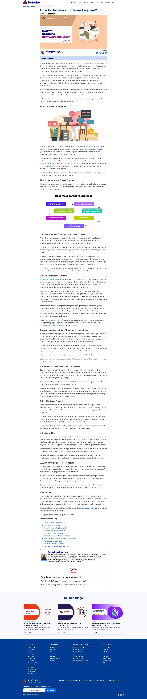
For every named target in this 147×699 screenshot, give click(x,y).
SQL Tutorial (31, 651)
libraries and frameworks (82, 419)
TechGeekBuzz (34, 680)
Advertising (68, 680)
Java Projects (106, 654)
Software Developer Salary (52, 525)
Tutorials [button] (73, 2)
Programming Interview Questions (80, 662)
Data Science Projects (108, 662)
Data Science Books (55, 658)
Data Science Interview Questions (80, 660)
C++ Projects (106, 649)
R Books (52, 660)
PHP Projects (106, 656)
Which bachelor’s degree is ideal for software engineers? (63, 581)
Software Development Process (54, 531)
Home (24, 6)
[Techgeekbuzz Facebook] (119, 694)
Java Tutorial (31, 667)
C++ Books (52, 649)
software (33, 6)
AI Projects (105, 665)
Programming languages (48, 279)
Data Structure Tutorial (33, 662)
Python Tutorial (31, 647)
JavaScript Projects (107, 660)
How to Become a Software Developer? (57, 536)
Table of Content (47, 58)
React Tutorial (31, 674)
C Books (52, 651)
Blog (79, 2)
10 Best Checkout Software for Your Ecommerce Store (70, 624)
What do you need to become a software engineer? (61, 577)
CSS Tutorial (31, 656)
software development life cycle (92, 149)
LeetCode (60, 325)
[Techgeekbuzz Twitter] (123, 694)
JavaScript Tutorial (32, 654)
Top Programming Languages (53, 541)
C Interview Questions (77, 651)
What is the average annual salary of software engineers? (63, 585)
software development (48, 163)
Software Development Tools (53, 533)
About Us (61, 680)
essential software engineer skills (83, 508)
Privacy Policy (77, 680)
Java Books (53, 654)
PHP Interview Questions (78, 656)
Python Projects (107, 647)
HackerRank (52, 325)
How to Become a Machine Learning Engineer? (59, 538)
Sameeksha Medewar (53, 51)
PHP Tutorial (31, 660)
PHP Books (52, 656)
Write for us (103, 680)
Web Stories (118, 680)
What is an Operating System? (54, 544)
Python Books (53, 647)
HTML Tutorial (31, 658)
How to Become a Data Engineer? (55, 528)
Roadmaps (90, 2)
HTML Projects (106, 651)
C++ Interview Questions (78, 649)
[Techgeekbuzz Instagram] (121, 694)
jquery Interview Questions (78, 658)
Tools (84, 2)
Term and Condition (88, 680)
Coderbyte (44, 325)
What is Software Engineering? (54, 523)
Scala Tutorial (31, 671)
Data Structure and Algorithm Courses (56, 546)
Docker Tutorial (31, 665)
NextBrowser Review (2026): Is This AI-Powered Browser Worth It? (37, 624)
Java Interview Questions (78, 654)
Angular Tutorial (32, 669)
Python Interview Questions (78, 647)
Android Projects (107, 658)
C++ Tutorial (31, 649)
